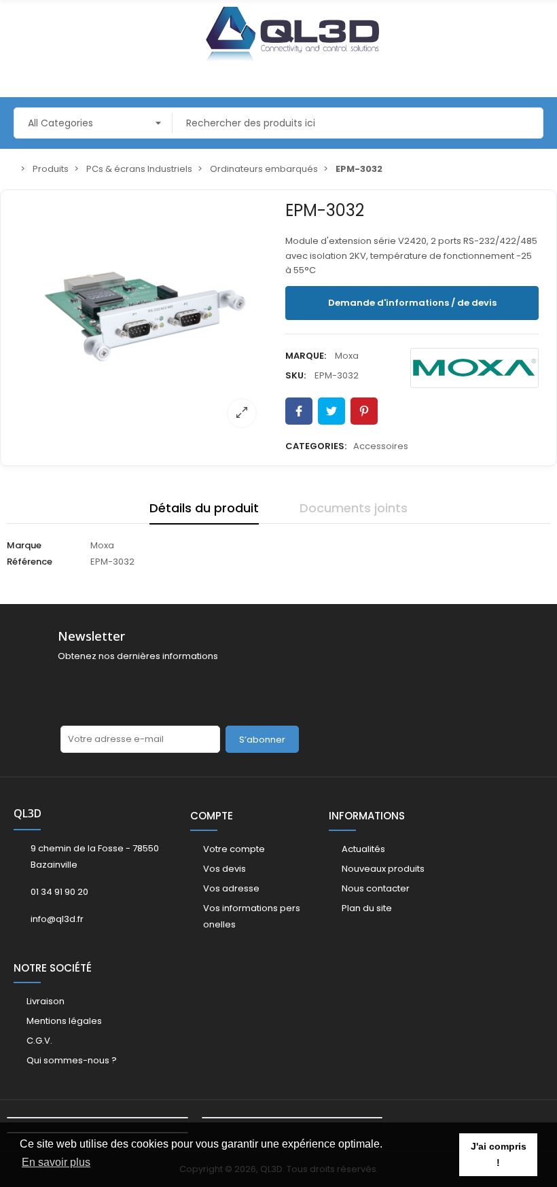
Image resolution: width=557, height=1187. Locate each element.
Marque (24, 545)
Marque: (305, 355)
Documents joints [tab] (354, 507)
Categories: (315, 446)
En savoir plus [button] (56, 1162)
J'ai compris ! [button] (498, 1154)
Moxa (347, 355)
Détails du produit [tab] (204, 507)
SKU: (295, 375)
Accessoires (380, 446)
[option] (145, 316)
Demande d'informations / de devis (412, 302)
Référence (29, 561)
